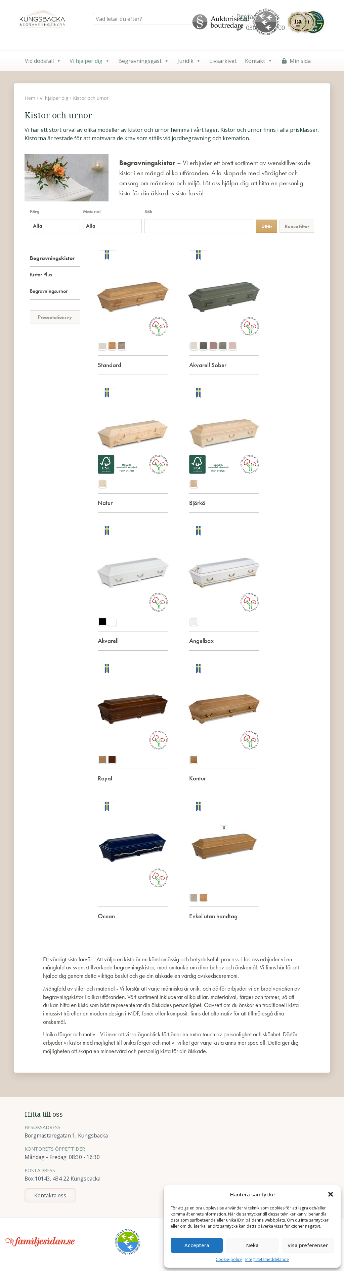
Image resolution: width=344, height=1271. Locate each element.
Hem (30, 98)
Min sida (300, 61)
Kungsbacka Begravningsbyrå (42, 20)
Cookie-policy (229, 1259)
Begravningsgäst (140, 61)
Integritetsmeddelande (267, 1259)
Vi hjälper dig (86, 61)
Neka (252, 1245)
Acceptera (196, 1245)
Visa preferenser (308, 1245)
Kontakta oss (50, 1195)
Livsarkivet (222, 61)
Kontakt (255, 61)
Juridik (185, 61)
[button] (330, 1194)
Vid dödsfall (39, 61)
